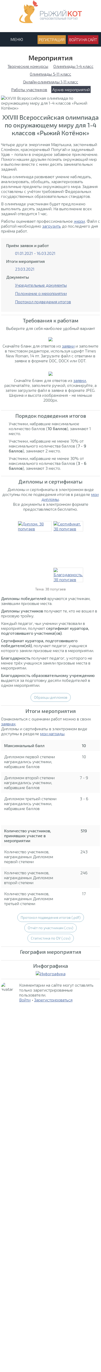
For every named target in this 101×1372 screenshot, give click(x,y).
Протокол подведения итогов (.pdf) (51, 917)
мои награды (52, 733)
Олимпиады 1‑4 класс (73, 66)
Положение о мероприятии (41, 293)
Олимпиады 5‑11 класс (50, 73)
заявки (68, 345)
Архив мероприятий (71, 89)
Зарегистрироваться (53, 999)
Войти (25, 999)
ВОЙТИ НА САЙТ (83, 39)
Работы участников (29, 89)
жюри (79, 221)
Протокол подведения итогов (43, 301)
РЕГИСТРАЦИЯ (51, 39)
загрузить (51, 225)
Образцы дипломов (50, 697)
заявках (8, 723)
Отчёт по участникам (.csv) (50, 928)
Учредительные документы (41, 285)
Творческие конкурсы (28, 66)
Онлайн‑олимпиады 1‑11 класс (50, 81)
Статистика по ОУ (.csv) (50, 938)
